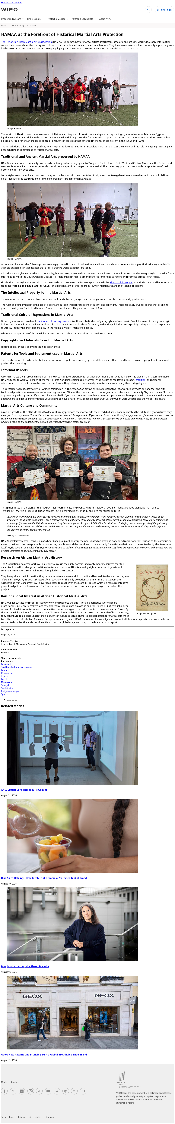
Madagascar (7, 682)
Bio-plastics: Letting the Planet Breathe (25, 966)
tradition (140, 379)
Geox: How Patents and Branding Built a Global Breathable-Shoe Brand (44, 1054)
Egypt (4, 679)
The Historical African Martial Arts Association (26, 41)
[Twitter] (10, 700)
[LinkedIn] (13, 700)
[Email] (16, 700)
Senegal (5, 685)
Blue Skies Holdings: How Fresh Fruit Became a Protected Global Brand (44, 878)
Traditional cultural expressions (16, 667)
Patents (4, 670)
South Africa (7, 688)
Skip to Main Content (11, 2)
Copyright (6, 664)
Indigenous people (10, 691)
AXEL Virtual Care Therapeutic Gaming (24, 789)
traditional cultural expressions (53, 321)
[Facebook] (8, 700)
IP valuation (6, 673)
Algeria (4, 676)
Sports (4, 694)
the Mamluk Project (121, 282)
